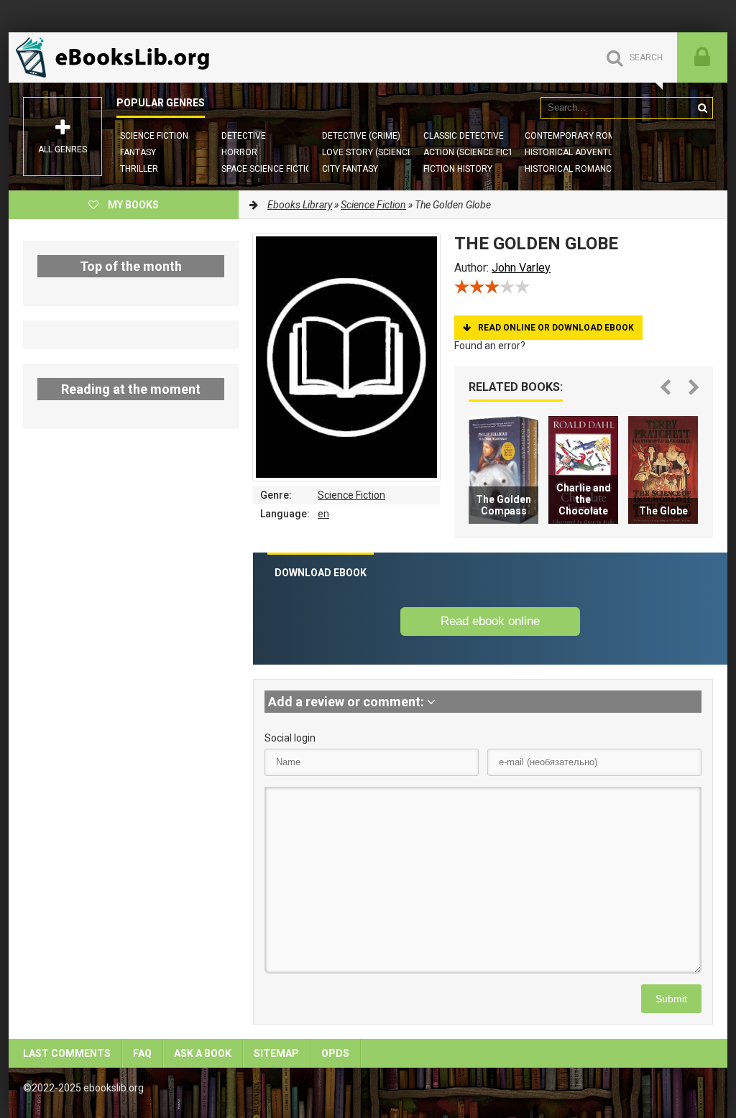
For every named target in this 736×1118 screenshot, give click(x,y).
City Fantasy (350, 169)
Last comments (67, 1053)
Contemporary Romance (581, 136)
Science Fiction (154, 136)
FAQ (142, 1053)
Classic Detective (463, 136)
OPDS (335, 1053)
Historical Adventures (577, 152)
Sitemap (276, 1053)
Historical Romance (571, 169)
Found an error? (489, 345)
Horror (239, 152)
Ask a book (202, 1053)
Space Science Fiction (269, 169)
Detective (243, 136)
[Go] (702, 108)
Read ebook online (490, 621)
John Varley (521, 267)
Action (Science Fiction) (476, 152)
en (323, 513)
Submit (671, 998)
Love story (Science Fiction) (385, 152)
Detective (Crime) (361, 136)
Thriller (139, 169)
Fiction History (457, 169)
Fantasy (138, 152)
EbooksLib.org (116, 57)
